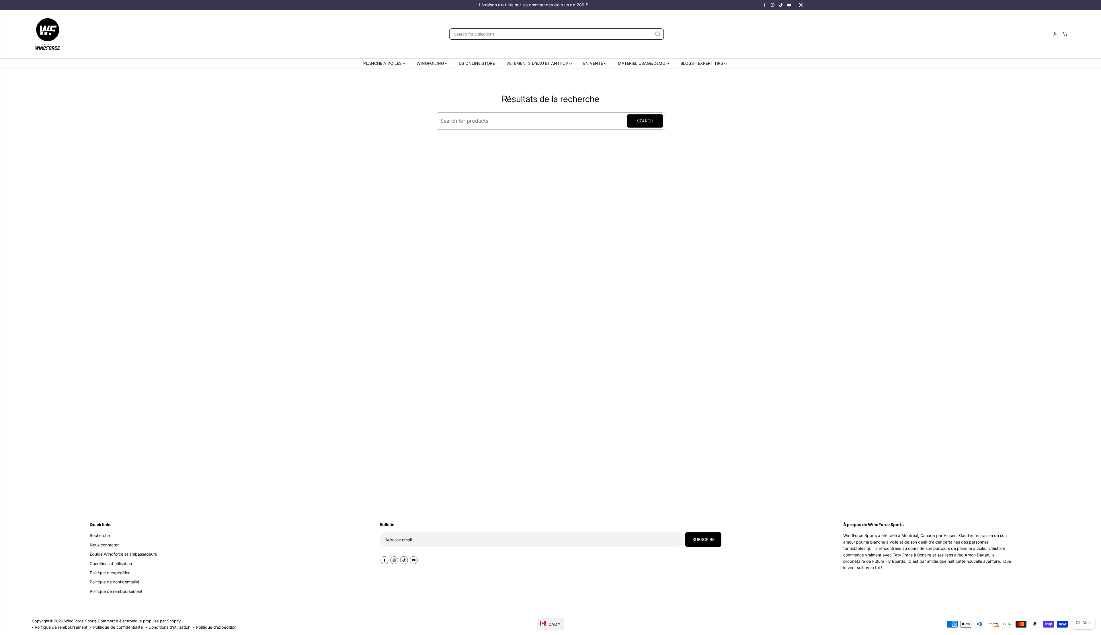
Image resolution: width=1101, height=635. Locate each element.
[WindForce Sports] (47, 34)
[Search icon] (657, 34)
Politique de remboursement (61, 627)
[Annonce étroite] (801, 5)
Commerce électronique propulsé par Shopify (139, 621)
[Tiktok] (781, 4)
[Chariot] (1065, 34)
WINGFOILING (431, 63)
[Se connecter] (1055, 34)
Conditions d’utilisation (169, 627)
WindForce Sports (80, 621)
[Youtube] (789, 4)
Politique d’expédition (216, 627)
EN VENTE (593, 63)
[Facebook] (764, 4)
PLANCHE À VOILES (383, 63)
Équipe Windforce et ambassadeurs (123, 554)
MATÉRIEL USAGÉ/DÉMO (642, 63)
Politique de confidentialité (118, 627)
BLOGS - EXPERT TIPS (702, 63)
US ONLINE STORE (477, 63)
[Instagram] (772, 4)
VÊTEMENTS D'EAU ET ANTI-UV (537, 63)
